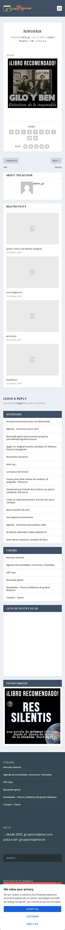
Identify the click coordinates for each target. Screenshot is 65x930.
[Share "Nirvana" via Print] (35, 138)
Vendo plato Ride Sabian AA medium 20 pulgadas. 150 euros (27, 480)
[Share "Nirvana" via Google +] (23, 132)
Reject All (32, 923)
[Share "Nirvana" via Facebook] (11, 132)
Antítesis (11, 336)
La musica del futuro (17, 471)
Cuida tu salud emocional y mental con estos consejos (30, 501)
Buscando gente (14, 579)
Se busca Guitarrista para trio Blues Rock (28, 421)
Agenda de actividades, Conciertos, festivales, (30, 564)
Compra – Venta (15, 597)
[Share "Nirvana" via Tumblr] (29, 132)
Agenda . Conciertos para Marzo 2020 (26, 524)
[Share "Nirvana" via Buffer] (48, 132)
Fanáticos (11, 379)
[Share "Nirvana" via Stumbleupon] (54, 132)
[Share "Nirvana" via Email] (29, 138)
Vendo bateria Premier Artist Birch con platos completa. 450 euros (30, 490)
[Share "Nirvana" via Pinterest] (35, 132)
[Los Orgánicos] (32, 272)
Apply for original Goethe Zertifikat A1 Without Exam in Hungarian (31, 448)
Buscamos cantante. (17, 456)
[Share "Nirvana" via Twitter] (17, 132)
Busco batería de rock (17, 509)
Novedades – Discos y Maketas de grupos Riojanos (28, 589)
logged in (20, 403)
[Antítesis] (32, 316)
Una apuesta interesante (19, 517)
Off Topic (11, 572)
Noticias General (15, 557)
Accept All (32, 909)
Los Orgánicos (14, 292)
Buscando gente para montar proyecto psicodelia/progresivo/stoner (27, 438)
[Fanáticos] (32, 359)
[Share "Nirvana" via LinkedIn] (42, 132)
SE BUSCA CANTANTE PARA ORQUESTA (26, 532)
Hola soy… (11, 464)
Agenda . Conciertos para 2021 (22, 428)
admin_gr (25, 37)
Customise (32, 916)
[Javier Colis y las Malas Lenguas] (32, 228)
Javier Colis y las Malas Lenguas (24, 248)
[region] (32, 907)
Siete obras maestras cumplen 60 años (26, 539)
